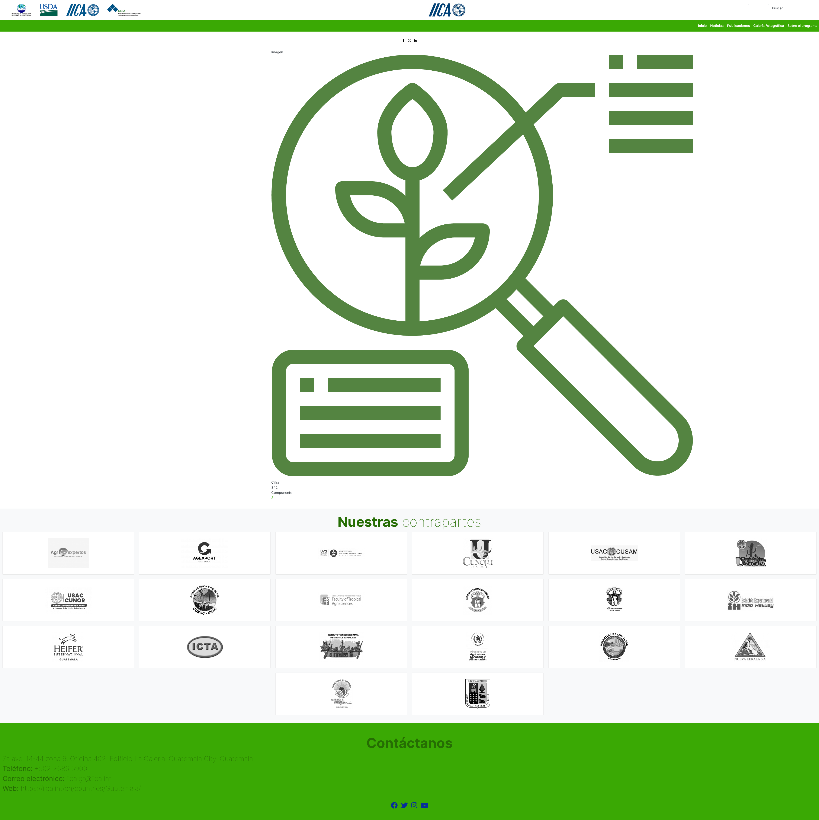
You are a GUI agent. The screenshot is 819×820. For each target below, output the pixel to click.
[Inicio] (77, 10)
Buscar (777, 8)
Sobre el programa (802, 25)
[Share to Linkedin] (415, 40)
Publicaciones (738, 25)
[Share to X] (409, 40)
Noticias (717, 25)
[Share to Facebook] (403, 40)
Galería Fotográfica (768, 25)
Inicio (702, 25)
